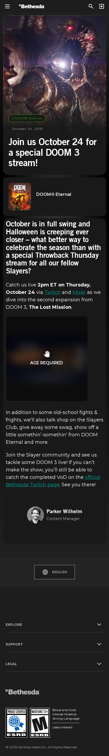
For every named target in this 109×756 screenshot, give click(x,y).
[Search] (91, 6)
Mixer (79, 292)
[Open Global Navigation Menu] (7, 6)
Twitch (52, 292)
